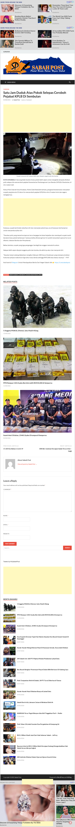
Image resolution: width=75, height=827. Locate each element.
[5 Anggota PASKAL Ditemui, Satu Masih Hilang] (37, 307)
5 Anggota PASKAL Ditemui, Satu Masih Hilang (20, 331)
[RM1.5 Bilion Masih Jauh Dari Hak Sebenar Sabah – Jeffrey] (9, 735)
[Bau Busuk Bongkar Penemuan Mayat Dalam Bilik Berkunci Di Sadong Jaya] (9, 670)
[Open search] (69, 82)
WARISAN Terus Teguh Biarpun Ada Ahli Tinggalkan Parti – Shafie (39, 713)
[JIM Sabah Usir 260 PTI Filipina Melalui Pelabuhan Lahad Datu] (9, 659)
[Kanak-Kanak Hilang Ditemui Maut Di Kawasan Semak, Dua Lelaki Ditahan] (9, 648)
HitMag (69, 777)
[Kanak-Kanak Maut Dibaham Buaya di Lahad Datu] (9, 691)
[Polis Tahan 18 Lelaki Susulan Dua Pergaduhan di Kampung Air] (9, 724)
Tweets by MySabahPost (11, 561)
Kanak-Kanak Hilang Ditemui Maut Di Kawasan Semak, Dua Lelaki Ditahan (42, 648)
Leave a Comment (26, 100)
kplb (40, 275)
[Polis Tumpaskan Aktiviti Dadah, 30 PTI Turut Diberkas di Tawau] (9, 681)
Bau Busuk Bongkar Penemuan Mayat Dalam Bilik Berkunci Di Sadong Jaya (42, 669)
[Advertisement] (37, 118)
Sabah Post (17, 100)
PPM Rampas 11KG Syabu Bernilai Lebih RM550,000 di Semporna (27, 383)
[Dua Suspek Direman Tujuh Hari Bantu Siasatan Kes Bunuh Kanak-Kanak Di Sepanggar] (9, 637)
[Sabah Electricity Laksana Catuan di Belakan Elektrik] (9, 702)
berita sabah (14, 275)
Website (6, 534)
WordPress (60, 777)
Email (6, 524)
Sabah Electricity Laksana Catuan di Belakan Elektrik (35, 702)
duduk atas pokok (32, 275)
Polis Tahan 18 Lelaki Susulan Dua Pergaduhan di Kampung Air (38, 724)
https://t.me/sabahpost (62, 262)
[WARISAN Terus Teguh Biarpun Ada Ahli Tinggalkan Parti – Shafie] (9, 713)
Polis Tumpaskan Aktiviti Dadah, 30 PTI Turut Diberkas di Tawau (39, 680)
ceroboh (22, 275)
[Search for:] (37, 548)
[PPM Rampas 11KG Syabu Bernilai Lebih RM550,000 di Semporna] (37, 359)
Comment (7, 489)
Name (5, 515)
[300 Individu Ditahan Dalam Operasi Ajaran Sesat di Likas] (9, 757)
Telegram (15, 262)
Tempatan (6, 89)
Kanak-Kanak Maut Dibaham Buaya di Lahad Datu (34, 691)
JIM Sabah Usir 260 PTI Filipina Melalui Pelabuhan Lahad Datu (38, 659)
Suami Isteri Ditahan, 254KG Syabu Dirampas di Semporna (25, 435)
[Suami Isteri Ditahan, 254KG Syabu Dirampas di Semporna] (37, 412)
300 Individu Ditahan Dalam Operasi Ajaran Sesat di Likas (36, 757)
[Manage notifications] (70, 822)
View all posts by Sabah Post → (27, 464)
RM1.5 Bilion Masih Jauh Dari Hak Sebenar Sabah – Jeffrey (37, 735)
